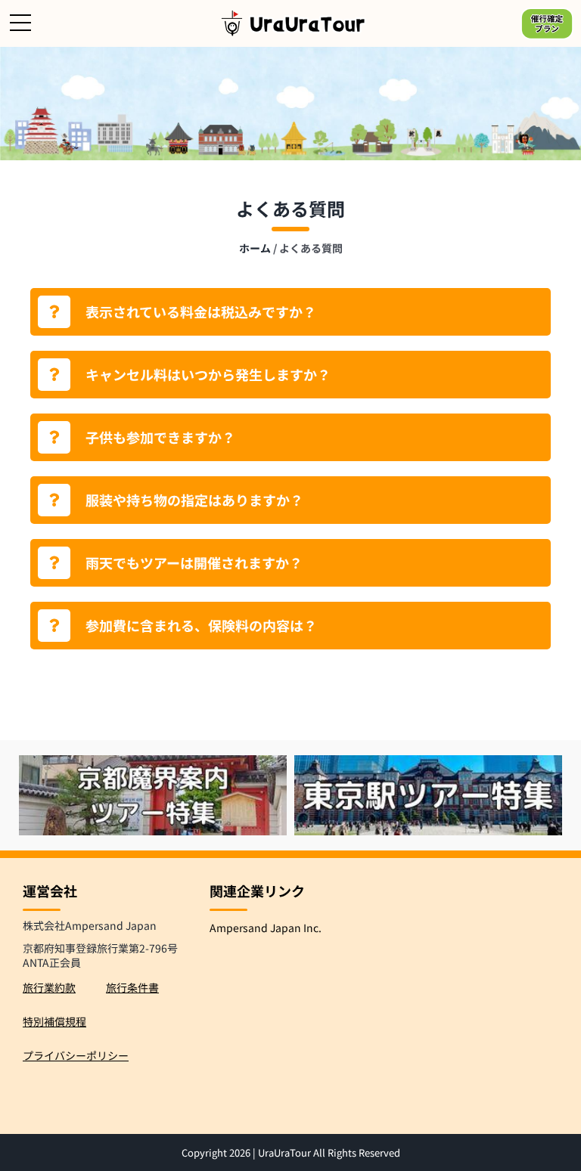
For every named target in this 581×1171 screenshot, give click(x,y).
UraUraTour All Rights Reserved (329, 1152)
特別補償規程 (54, 1021)
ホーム (255, 248)
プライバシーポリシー (76, 1055)
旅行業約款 (49, 987)
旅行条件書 (132, 987)
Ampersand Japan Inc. (266, 927)
